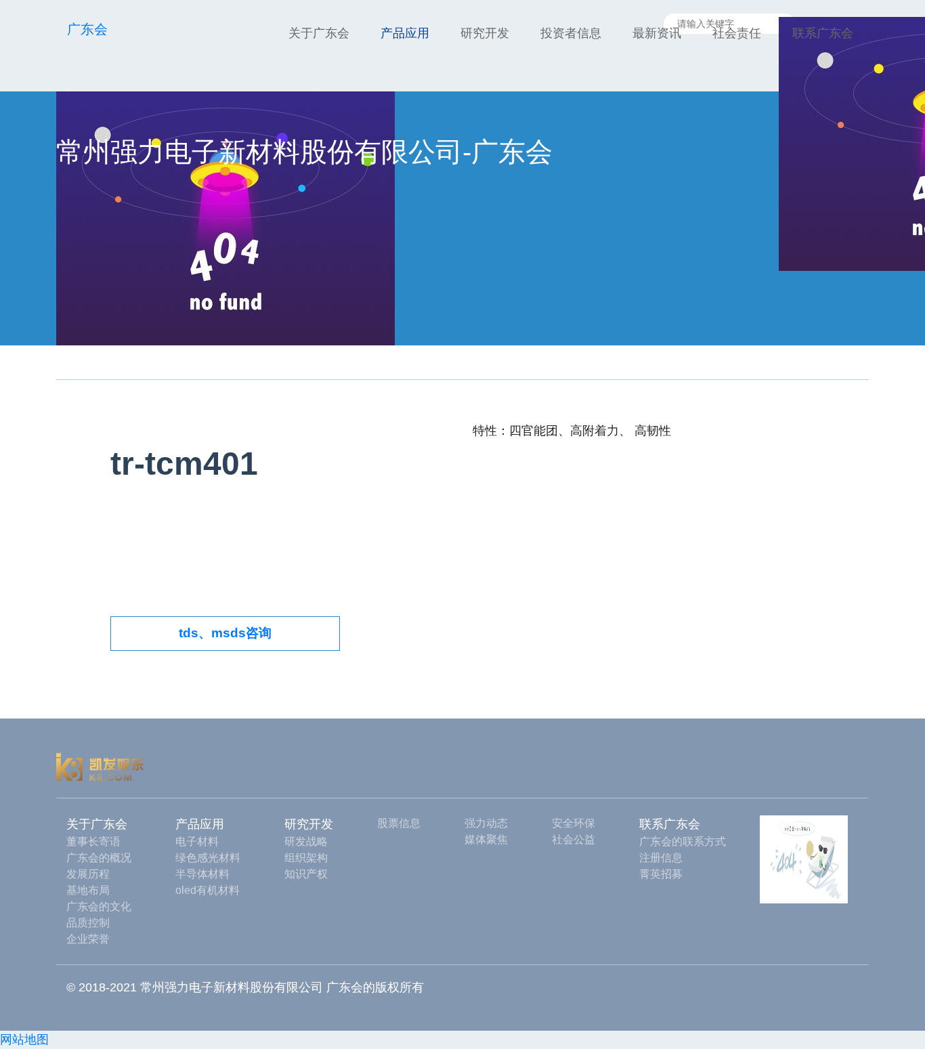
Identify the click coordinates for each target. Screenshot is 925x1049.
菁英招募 (661, 874)
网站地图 (24, 1039)
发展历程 (88, 874)
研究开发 (484, 33)
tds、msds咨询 (225, 633)
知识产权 (306, 874)
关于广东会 (318, 33)
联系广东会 (822, 33)
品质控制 (88, 922)
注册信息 (661, 857)
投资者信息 (570, 33)
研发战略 (306, 841)
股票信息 (399, 823)
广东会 (87, 29)
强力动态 (486, 823)
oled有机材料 (207, 890)
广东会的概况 (98, 857)
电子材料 (197, 841)
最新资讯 (656, 33)
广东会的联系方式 (682, 841)
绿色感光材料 (207, 857)
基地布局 (88, 890)
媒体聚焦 (486, 839)
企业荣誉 (88, 939)
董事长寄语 (93, 841)
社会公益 (573, 839)
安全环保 (573, 823)
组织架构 (306, 857)
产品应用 (405, 33)
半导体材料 (202, 874)
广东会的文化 (98, 906)
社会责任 (736, 33)
